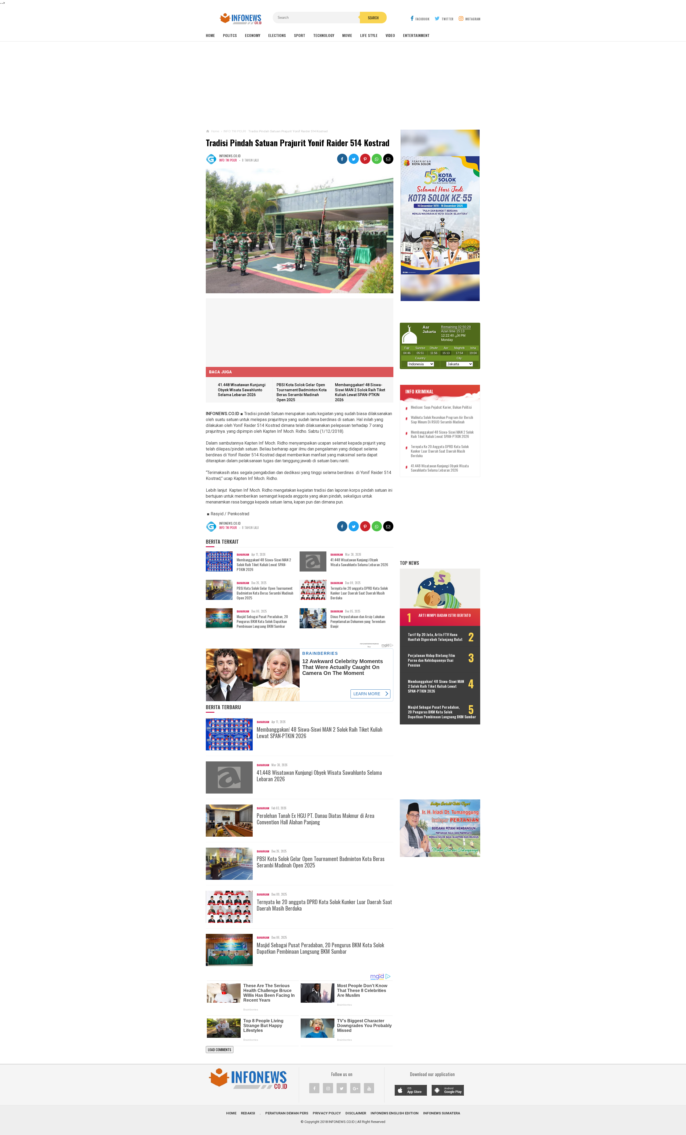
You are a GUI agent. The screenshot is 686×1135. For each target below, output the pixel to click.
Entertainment (416, 35)
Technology (323, 35)
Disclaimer (355, 1113)
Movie (347, 35)
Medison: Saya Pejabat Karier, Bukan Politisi (441, 407)
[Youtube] (369, 1088)
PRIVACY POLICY (327, 1113)
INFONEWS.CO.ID (342, 1122)
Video (390, 35)
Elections (277, 35)
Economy (252, 35)
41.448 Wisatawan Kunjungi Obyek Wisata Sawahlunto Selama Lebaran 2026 (242, 390)
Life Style (369, 35)
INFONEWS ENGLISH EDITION (395, 1113)
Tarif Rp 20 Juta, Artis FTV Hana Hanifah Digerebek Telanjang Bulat (435, 636)
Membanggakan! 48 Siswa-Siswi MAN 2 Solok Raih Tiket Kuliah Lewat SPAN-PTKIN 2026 (264, 564)
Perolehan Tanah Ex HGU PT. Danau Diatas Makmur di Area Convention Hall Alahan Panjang (315, 818)
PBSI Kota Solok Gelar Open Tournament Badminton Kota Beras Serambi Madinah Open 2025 (265, 593)
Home (210, 35)
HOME (231, 1113)
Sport (299, 35)
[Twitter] (342, 1088)
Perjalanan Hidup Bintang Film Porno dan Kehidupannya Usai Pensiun (431, 660)
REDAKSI (248, 1113)
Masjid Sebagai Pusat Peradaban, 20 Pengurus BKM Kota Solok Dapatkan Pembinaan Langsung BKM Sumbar (262, 621)
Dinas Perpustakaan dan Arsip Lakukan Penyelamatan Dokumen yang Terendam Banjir (357, 621)
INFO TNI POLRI (228, 160)
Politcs (230, 35)
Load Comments (219, 1049)
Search (373, 17)
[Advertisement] (343, 85)
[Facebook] (314, 1088)
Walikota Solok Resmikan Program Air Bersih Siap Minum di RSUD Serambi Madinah (442, 419)
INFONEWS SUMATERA (441, 1113)
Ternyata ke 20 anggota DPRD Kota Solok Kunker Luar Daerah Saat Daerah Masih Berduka (359, 593)
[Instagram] (328, 1088)
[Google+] (355, 1088)
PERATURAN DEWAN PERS (286, 1113)
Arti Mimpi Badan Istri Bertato (445, 615)
